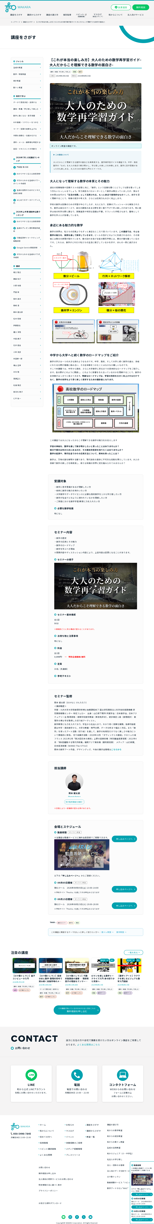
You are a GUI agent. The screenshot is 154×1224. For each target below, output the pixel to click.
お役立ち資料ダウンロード (50, 1203)
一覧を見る (133, 952)
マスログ (70, 1130)
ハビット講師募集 (48, 1148)
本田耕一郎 (17, 358)
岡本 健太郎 (18, 312)
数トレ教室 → (108, 932)
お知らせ (70, 1124)
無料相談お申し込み (47, 1173)
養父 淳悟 (17, 332)
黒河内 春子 (18, 392)
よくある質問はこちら (88, 1044)
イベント (70, 1136)
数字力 (71, 923)
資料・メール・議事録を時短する (26, 142)
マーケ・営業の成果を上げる (25, 129)
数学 (80, 72)
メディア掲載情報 (74, 1148)
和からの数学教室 (114, 1130)
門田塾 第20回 (21, 167)
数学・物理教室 (19, 74)
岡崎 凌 (16, 305)
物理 (15, 990)
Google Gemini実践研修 (26, 247)
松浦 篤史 (17, 385)
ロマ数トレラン (24, 990)
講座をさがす (93, 1124)
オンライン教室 (74, 832)
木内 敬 (16, 372)
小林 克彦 (17, 352)
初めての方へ (46, 1136)
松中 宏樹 (17, 318)
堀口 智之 (17, 272)
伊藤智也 (17, 325)
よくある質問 (46, 1154)
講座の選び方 (113, 1124)
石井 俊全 (17, 345)
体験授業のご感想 (74, 1142)
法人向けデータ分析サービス (119, 1171)
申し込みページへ (124, 838)
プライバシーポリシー (48, 1190)
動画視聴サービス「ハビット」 (120, 1182)
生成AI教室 (17, 67)
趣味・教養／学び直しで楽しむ (61, 72)
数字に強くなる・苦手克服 (24, 115)
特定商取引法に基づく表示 (50, 1185)
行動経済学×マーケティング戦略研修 (26, 239)
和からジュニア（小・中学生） (120, 1153)
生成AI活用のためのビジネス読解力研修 (26, 191)
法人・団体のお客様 (115, 1165)
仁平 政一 (17, 398)
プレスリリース (73, 1154)
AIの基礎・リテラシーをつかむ (25, 122)
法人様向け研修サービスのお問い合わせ (56, 1179)
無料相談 (140, 7)
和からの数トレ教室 (115, 1142)
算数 (74, 72)
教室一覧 (91, 1136)
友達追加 (122, 7)
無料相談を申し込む (76, 1010)
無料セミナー (62, 923)
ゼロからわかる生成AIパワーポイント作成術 (26, 182)
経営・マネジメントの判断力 (25, 149)
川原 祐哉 (17, 285)
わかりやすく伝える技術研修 (27, 174)
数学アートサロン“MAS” (117, 1188)
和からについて (47, 1130)
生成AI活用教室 (114, 1147)
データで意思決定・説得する (25, 102)
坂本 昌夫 (17, 299)
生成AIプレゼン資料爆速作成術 (26, 229)
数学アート (101, 993)
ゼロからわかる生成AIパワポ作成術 (26, 256)
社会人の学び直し (114, 1159)
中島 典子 (17, 338)
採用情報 (44, 1142)
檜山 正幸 (17, 365)
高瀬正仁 (17, 378)
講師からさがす (94, 1130)
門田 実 (16, 292)
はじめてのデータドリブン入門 (26, 201)
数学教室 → (121, 932)
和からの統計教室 (114, 1136)
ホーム (43, 1124)
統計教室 (17, 81)
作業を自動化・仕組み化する (25, 135)
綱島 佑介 (17, 279)
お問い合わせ (44, 1167)
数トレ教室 (17, 87)
